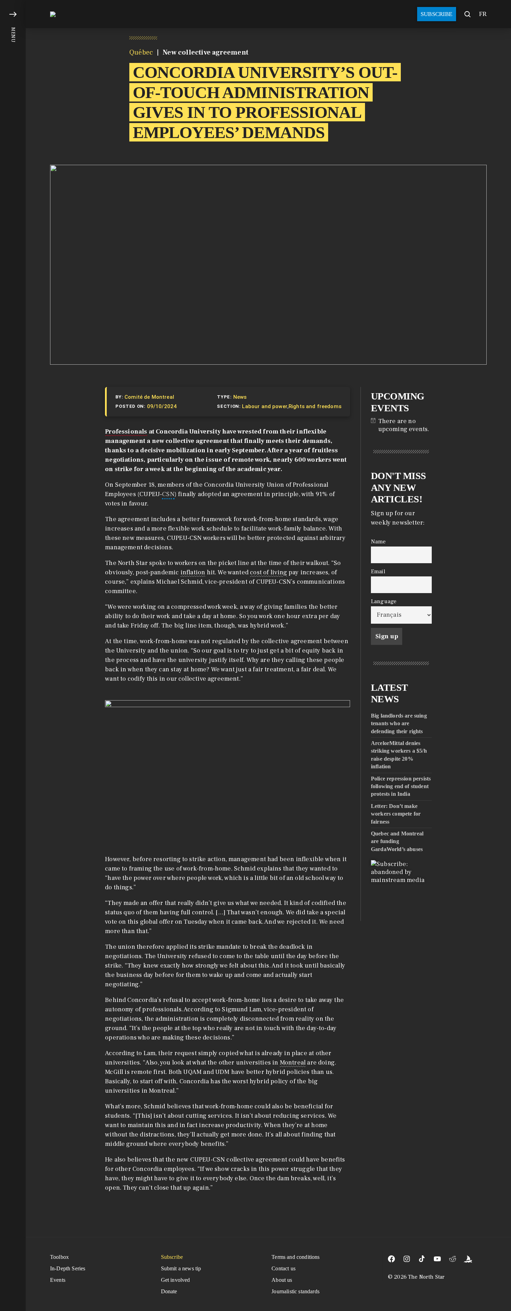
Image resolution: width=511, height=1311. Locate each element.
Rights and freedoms (315, 406)
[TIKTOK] (422, 1259)
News (240, 397)
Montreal (293, 1063)
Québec (141, 52)
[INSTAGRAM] (406, 1259)
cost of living (268, 572)
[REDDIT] (452, 1259)
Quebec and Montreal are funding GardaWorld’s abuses (397, 841)
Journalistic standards (295, 1291)
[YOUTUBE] (437, 1259)
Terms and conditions (295, 1257)
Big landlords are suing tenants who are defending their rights (399, 723)
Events (57, 1280)
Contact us (283, 1268)
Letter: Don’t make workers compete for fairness (396, 813)
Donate (169, 1291)
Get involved (175, 1280)
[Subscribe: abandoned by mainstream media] (401, 890)
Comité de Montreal (149, 397)
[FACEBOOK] (391, 1259)
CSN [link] (168, 494)
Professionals (126, 432)
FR (483, 13)
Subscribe (437, 14)
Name (378, 541)
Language (383, 601)
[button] (13, 655)
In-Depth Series (67, 1268)
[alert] (401, 425)
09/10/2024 (162, 406)
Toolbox (59, 1257)
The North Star (426, 1276)
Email (378, 571)
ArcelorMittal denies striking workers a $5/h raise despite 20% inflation (399, 754)
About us (281, 1280)
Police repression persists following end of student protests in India (401, 786)
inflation (192, 572)
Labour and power (264, 406)
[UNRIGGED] (468, 1259)
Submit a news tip (181, 1268)
